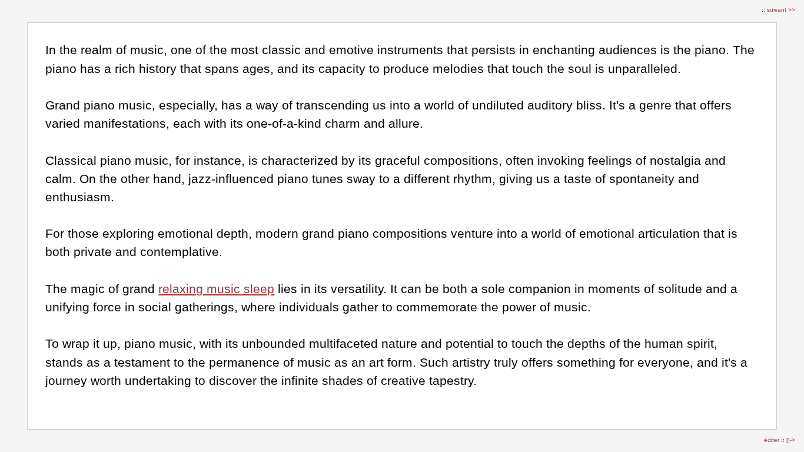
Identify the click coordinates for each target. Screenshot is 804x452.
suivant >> (781, 9)
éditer (772, 440)
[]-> (790, 440)
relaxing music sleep (216, 288)
